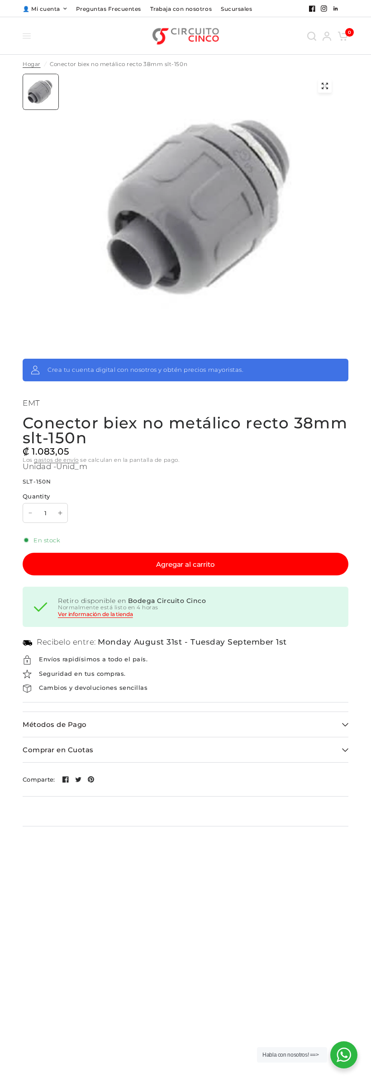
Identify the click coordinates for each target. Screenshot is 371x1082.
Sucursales (236, 8)
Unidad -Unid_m (55, 466)
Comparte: (39, 780)
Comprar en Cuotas (58, 749)
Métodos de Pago (55, 724)
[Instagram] (324, 8)
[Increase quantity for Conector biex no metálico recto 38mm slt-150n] (60, 512)
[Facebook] (312, 8)
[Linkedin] (336, 8)
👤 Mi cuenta (41, 8)
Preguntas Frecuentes (108, 8)
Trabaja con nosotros (181, 8)
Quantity (36, 496)
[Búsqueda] (311, 36)
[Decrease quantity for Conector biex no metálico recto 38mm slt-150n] (30, 512)
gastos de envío (56, 459)
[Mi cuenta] (326, 36)
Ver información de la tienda (95, 614)
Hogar (32, 64)
